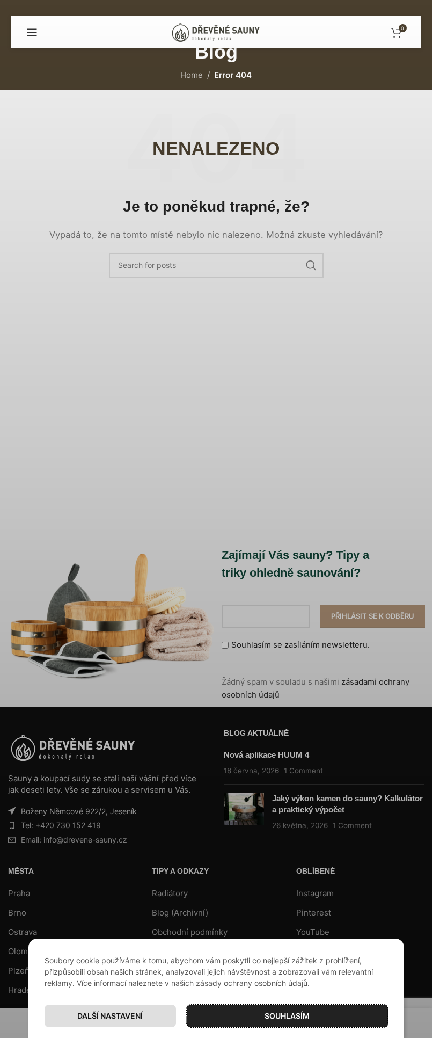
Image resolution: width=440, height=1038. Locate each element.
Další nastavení (110, 1015)
